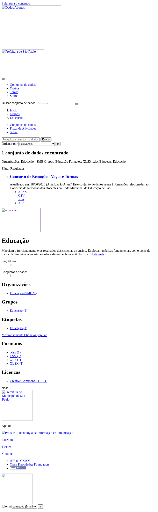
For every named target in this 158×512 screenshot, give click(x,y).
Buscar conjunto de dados (18, 103)
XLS (21, 203)
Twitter (6, 446)
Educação (16, 117)
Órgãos (14, 88)
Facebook (8, 439)
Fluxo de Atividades (23, 128)
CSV (21, 195)
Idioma (6, 506)
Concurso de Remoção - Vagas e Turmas (44, 176)
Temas (14, 92)
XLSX (22, 191)
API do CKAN (20, 460)
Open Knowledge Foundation (29, 464)
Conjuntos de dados (23, 84)
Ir (58, 143)
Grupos (15, 114)
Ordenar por (9, 143)
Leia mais (98, 254)
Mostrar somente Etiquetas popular (24, 335)
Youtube (7, 453)
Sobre (13, 95)
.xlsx (21, 199)
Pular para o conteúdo (16, 3)
